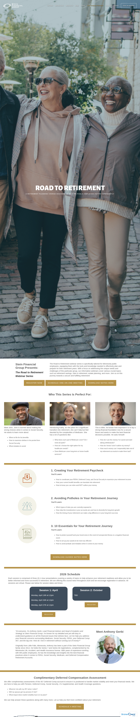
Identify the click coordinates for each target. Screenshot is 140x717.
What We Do (69, 5)
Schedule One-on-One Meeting (65, 383)
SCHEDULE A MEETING (70, 707)
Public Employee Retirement (95, 5)
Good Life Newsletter (129, 5)
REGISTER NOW (34, 383)
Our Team (50, 5)
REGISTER (48, 614)
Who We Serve (59, 5)
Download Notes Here (101, 383)
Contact (116, 5)
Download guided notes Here (70, 557)
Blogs (77, 5)
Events (83, 5)
